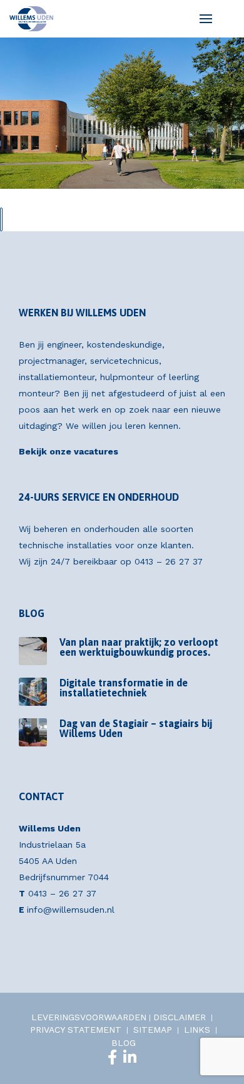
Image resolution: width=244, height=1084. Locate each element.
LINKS (197, 1030)
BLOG (123, 1043)
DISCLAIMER (179, 1017)
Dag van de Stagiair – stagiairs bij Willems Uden (135, 728)
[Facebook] (112, 1057)
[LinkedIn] (129, 1057)
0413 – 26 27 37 (169, 561)
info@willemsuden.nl (70, 910)
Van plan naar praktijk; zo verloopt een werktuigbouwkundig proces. (138, 647)
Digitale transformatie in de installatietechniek (123, 687)
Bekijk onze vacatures (68, 451)
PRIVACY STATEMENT (75, 1030)
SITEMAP (152, 1030)
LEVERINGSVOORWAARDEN (88, 1017)
